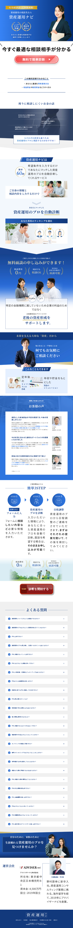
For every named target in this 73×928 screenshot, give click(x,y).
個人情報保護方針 (34, 920)
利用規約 (26, 920)
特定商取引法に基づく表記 (45, 920)
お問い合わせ (18, 920)
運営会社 (56, 920)
